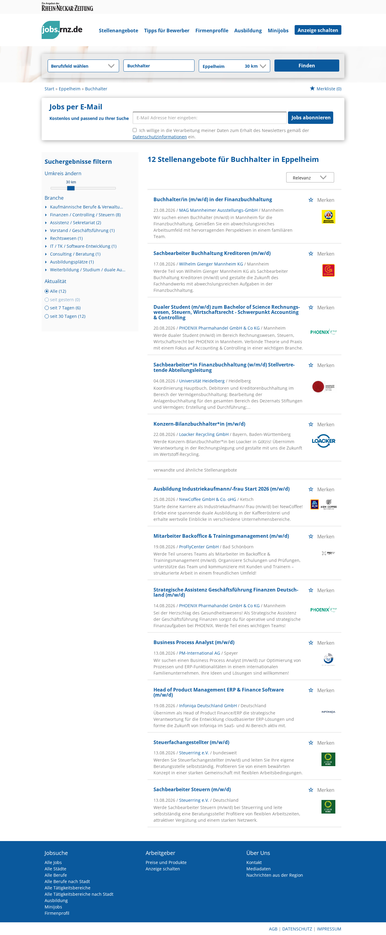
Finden (307, 65)
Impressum (329, 929)
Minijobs (278, 30)
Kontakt (254, 862)
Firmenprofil (57, 913)
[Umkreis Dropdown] (262, 66)
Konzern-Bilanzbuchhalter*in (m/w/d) (199, 424)
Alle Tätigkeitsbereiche (67, 888)
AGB (273, 929)
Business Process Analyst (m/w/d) (193, 642)
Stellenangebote (118, 30)
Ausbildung (248, 30)
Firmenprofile (211, 30)
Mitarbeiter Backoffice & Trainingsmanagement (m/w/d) (221, 536)
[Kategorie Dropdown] (113, 66)
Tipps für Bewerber (166, 30)
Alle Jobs (53, 862)
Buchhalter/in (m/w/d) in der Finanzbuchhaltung (212, 199)
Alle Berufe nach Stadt (67, 881)
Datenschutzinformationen (160, 137)
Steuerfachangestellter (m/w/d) (191, 742)
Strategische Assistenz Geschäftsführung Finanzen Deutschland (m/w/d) (225, 592)
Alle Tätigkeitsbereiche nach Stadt (79, 894)
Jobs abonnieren (311, 117)
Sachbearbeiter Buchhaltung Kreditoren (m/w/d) (212, 253)
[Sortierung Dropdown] (325, 178)
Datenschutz (297, 929)
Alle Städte (55, 869)
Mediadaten (258, 869)
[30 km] (71, 188)
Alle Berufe (56, 875)
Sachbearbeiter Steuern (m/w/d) (192, 789)
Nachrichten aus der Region (274, 875)
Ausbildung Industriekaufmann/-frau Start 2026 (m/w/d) (221, 488)
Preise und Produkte (166, 862)
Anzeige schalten (318, 30)
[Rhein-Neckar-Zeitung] (64, 31)
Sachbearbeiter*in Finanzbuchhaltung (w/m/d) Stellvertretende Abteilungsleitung (224, 367)
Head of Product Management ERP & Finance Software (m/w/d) (218, 692)
